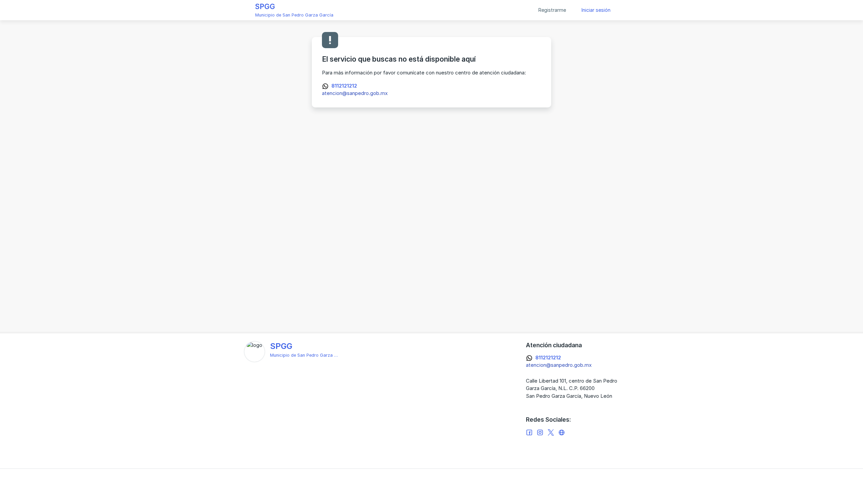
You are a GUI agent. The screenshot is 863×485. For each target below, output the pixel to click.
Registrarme (552, 10)
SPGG (265, 6)
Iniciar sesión (596, 10)
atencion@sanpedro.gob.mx (355, 93)
